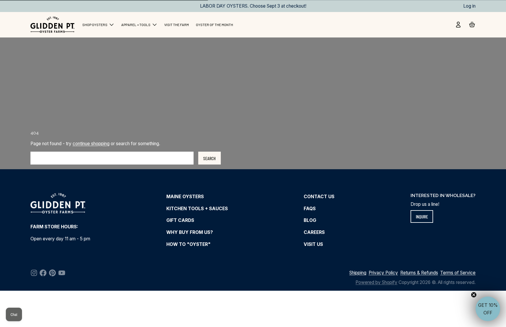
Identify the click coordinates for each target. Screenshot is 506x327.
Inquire (422, 216)
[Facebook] (43, 272)
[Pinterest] (52, 272)
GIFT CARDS (180, 220)
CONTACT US (319, 196)
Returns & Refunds (419, 272)
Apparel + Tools (136, 25)
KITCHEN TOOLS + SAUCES (197, 208)
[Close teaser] (474, 295)
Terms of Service (458, 272)
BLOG (310, 220)
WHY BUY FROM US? (189, 232)
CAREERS (314, 232)
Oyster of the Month (214, 25)
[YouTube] (61, 272)
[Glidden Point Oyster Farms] (53, 24)
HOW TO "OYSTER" (188, 244)
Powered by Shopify (376, 282)
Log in (469, 6)
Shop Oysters (94, 25)
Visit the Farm (176, 25)
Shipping (357, 272)
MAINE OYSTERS (185, 196)
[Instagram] (33, 272)
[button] (488, 309)
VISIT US (313, 244)
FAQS (310, 208)
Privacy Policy (383, 272)
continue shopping (91, 143)
